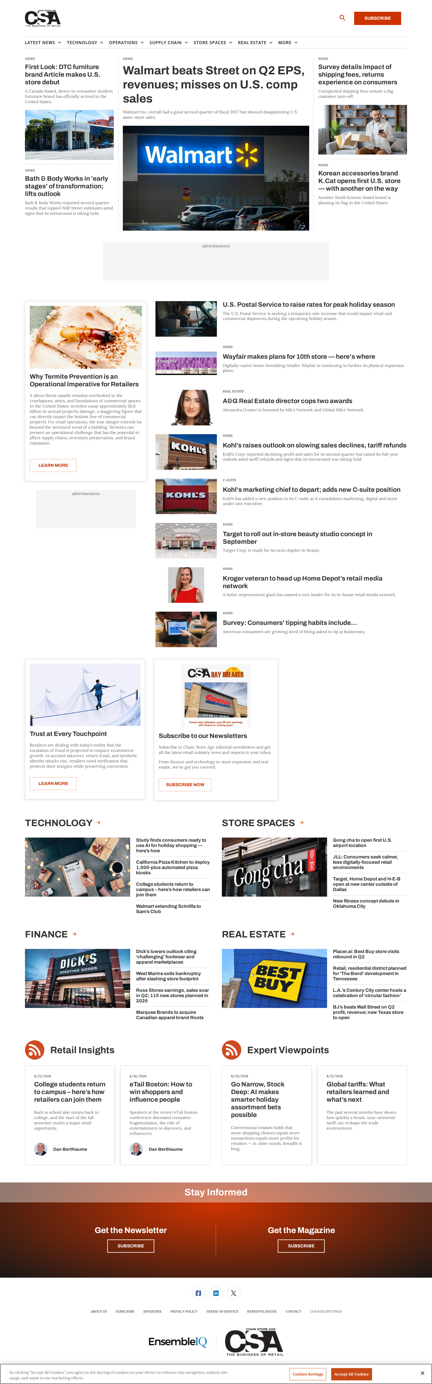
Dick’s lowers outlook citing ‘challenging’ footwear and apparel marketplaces (166, 956)
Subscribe (377, 18)
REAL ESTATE (233, 391)
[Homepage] (43, 18)
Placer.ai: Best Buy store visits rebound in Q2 (366, 954)
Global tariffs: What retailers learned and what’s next (357, 1092)
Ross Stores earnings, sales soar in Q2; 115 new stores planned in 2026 (172, 995)
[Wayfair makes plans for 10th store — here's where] (186, 363)
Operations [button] (123, 42)
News (228, 347)
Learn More (53, 465)
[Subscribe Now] (216, 696)
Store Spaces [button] (210, 42)
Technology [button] (82, 42)
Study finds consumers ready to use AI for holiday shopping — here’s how (171, 845)
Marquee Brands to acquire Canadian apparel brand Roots (170, 1015)
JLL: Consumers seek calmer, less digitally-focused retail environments (365, 862)
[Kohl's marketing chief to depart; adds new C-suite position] (186, 496)
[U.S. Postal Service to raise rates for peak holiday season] (186, 319)
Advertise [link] (152, 1311)
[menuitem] (46, 42)
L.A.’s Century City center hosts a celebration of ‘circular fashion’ (369, 993)
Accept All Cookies (351, 1374)
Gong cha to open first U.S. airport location (362, 843)
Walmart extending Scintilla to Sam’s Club (168, 909)
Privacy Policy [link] (183, 1311)
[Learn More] (86, 337)
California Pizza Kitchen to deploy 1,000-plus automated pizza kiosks (173, 867)
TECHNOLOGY (59, 823)
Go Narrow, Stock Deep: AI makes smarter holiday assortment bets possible (257, 1099)
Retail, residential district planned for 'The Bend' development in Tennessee (369, 973)
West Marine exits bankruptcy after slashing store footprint (168, 976)
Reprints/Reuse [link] (262, 1311)
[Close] (422, 1373)
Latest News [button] (40, 42)
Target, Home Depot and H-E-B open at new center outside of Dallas (367, 884)
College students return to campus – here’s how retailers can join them (173, 889)
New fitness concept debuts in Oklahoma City (366, 903)
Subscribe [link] (125, 1311)
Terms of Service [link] (222, 1311)
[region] (216, 1374)
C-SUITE (229, 480)
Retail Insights (82, 1050)
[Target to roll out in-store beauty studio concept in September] (186, 540)
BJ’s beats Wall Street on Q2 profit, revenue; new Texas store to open (368, 1012)
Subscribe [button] (131, 1246)
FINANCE (47, 934)
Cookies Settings (325, 1311)
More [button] (285, 42)
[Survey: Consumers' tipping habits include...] (186, 629)
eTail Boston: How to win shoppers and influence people (161, 1092)
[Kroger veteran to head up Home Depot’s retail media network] (186, 585)
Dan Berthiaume (70, 1149)
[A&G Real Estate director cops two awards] (186, 407)
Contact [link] (293, 1311)
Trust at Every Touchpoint (68, 733)
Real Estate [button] (252, 42)
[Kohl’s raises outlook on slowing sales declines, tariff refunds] (186, 452)
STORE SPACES (259, 823)
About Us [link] (99, 1311)
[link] (198, 1293)
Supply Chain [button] (166, 42)
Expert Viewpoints (288, 1050)
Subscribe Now (185, 784)
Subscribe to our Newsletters (203, 735)
